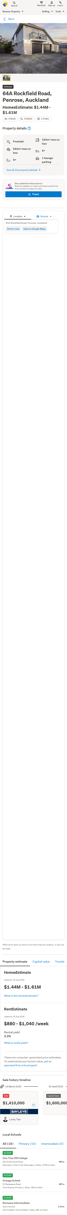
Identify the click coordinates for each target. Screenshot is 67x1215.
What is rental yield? (16, 1042)
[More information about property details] (29, 128)
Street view (13, 228)
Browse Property (12, 11)
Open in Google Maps (34, 228)
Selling (46, 11)
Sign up (51, 5)
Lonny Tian (15, 1119)
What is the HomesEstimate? (21, 995)
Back (11, 18)
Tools (58, 11)
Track (35, 194)
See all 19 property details (22, 170)
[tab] (17, 215)
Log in (60, 5)
